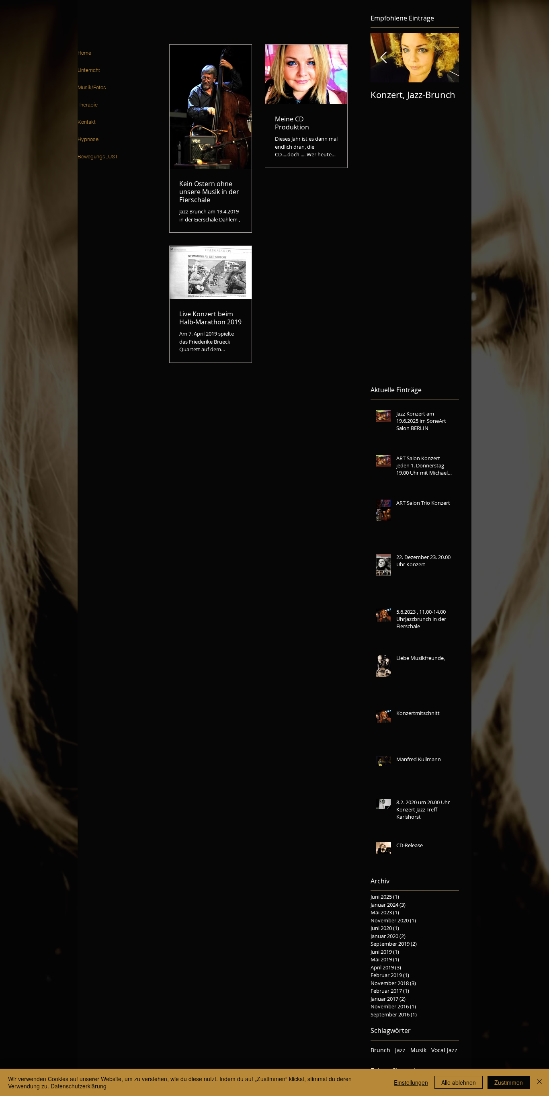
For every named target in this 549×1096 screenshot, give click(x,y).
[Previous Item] (383, 58)
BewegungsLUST (98, 156)
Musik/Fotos (92, 87)
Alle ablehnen (458, 1082)
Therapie (88, 104)
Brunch (380, 1050)
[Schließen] (539, 1082)
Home (84, 52)
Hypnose (88, 139)
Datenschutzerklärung (79, 1086)
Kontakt (87, 122)
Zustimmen (508, 1082)
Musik (418, 1050)
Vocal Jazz (444, 1050)
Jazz (400, 1050)
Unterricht (89, 70)
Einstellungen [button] (411, 1082)
